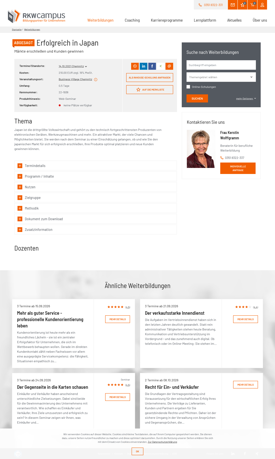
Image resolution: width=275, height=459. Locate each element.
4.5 (127, 307)
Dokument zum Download (44, 218)
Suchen (197, 98)
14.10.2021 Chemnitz (71, 66)
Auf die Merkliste (153, 89)
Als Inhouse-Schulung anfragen (149, 77)
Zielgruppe (33, 197)
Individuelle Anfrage (238, 168)
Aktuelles (234, 19)
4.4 (255, 307)
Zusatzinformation (39, 229)
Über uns (260, 19)
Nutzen (30, 186)
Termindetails (35, 165)
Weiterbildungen (103, 19)
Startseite (16, 29)
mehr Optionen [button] (244, 98)
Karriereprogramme (167, 19)
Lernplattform (205, 19)
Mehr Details (117, 319)
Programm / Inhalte (39, 176)
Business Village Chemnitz (75, 79)
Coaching (132, 19)
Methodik (32, 208)
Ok (137, 451)
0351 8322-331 (213, 5)
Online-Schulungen (204, 86)
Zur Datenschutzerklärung (162, 441)
